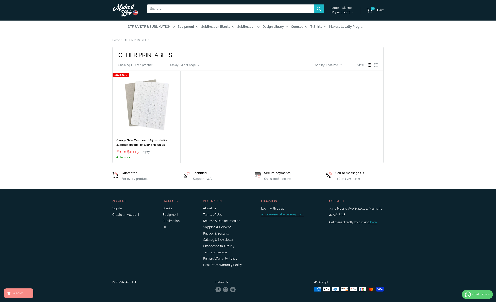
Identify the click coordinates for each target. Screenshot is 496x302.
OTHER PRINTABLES (137, 40)
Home (116, 40)
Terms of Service (215, 252)
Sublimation (246, 26)
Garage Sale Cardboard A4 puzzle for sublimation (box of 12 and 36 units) (141, 143)
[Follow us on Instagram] (225, 289)
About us (209, 208)
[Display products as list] (376, 65)
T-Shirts (316, 26)
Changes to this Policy (218, 246)
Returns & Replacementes (221, 221)
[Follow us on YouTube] (233, 289)
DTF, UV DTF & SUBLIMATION (149, 26)
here (373, 222)
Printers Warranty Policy (220, 258)
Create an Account (125, 215)
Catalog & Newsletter (218, 240)
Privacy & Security (216, 233)
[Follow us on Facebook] (218, 289)
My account (341, 12)
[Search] (319, 8)
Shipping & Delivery (217, 227)
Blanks (167, 208)
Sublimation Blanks (215, 26)
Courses (297, 26)
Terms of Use (212, 215)
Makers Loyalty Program (347, 26)
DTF (165, 227)
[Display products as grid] (369, 65)
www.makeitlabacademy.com (282, 214)
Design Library (273, 26)
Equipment (186, 26)
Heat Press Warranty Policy (222, 265)
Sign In (117, 208)
